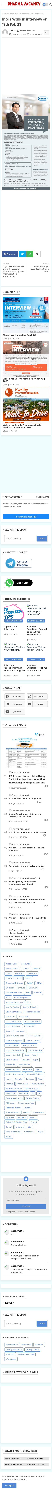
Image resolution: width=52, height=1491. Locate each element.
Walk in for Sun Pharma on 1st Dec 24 (27, 832)
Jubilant (25, 1060)
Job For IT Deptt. (29, 1007)
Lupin (35, 1060)
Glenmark (33, 988)
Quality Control (32, 1098)
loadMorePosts (13, 1458)
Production (10, 1093)
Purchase (23, 1093)
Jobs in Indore (12, 1045)
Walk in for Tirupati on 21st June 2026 (27, 918)
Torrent (9, 1127)
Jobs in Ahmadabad (15, 1031)
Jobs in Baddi (34, 1036)
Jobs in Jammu (29, 1045)
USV (29, 1127)
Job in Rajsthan (13, 1026)
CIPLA (39, 983)
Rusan (27, 1108)
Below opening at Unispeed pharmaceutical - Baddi (22, 883)
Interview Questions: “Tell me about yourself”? (37, 668)
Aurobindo (32, 973)
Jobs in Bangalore (14, 1040)
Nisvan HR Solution (35, 1074)
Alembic (36, 968)
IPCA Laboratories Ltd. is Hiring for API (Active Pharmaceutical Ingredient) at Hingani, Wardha (27, 779)
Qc (39, 1093)
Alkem (8, 973)
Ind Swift (37, 992)
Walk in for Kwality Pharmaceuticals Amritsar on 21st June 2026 (22, 426)
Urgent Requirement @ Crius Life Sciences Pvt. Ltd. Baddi (25, 815)
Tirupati (34, 1122)
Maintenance (24, 1064)
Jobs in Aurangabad (15, 1036)
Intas (8, 997)
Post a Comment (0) (26, 516)
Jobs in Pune (30, 1055)
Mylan (38, 1069)
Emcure (21, 988)
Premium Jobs (32, 1088)
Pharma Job (22, 1084)
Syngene (10, 1117)
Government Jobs (14, 992)
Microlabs (27, 1069)
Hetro (28, 992)
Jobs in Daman (33, 1040)
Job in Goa (23, 1016)
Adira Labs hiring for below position (26, 866)
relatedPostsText (36, 1464)
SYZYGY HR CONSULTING (16, 1122)
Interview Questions (14, 1002)
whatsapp (39, 696)
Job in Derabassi (33, 1012)
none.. (8, 1079)
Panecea (30, 1079)
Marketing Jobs (12, 1069)
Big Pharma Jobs (13, 978)
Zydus (8, 1136)
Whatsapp (29, 254)
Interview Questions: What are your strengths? (14, 668)
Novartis (18, 1079)
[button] (50, 4)
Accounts (25, 964)
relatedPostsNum (14, 1464)
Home (5, 13)
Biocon (28, 978)
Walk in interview (13, 1132)
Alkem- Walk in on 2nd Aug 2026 (20, 335)
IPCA (29, 1002)
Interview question (22, 997)
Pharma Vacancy (14, 1088)
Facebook (12, 254)
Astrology (19, 973)
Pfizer (40, 1079)
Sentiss (26, 1112)
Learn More (20, 1479)
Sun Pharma (38, 1112)
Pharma (9, 1084)
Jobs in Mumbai (35, 1050)
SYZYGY (33, 1117)
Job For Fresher (12, 1007)
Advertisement (12, 968)
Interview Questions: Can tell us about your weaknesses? (37, 630)
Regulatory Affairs (26, 1103)
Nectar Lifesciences (14, 1074)
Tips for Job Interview (10, 627)
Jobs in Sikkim (12, 1060)
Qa (32, 1093)
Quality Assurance (14, 1098)
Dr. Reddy (10, 988)
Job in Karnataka (32, 1021)
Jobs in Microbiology (15, 1050)
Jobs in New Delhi (13, 1055)
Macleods (10, 1064)
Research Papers (13, 1108)
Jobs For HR (29, 1026)
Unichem (20, 1127)
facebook (16, 696)
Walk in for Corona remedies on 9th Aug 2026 (24, 380)
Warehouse (29, 1132)
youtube (39, 704)
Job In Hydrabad (13, 1021)
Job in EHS (10, 1016)
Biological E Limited (14, 983)
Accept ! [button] (9, 1485)
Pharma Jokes (38, 1084)
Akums (26, 968)
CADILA (30, 983)
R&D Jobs (10, 1103)
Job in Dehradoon (14, 1012)
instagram (17, 704)
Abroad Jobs (11, 964)
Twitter (22, 254)
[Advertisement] (26, 66)
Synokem (22, 1117)
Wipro (40, 1132)
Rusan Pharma (12, 1112)
